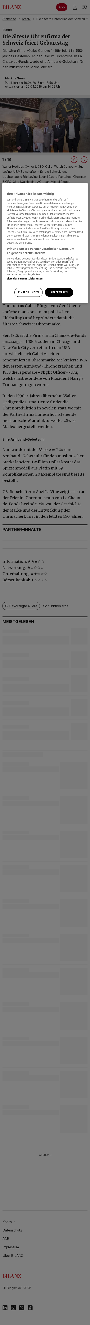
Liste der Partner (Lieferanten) (25, 278)
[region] (45, 243)
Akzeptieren (59, 292)
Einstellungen (28, 292)
